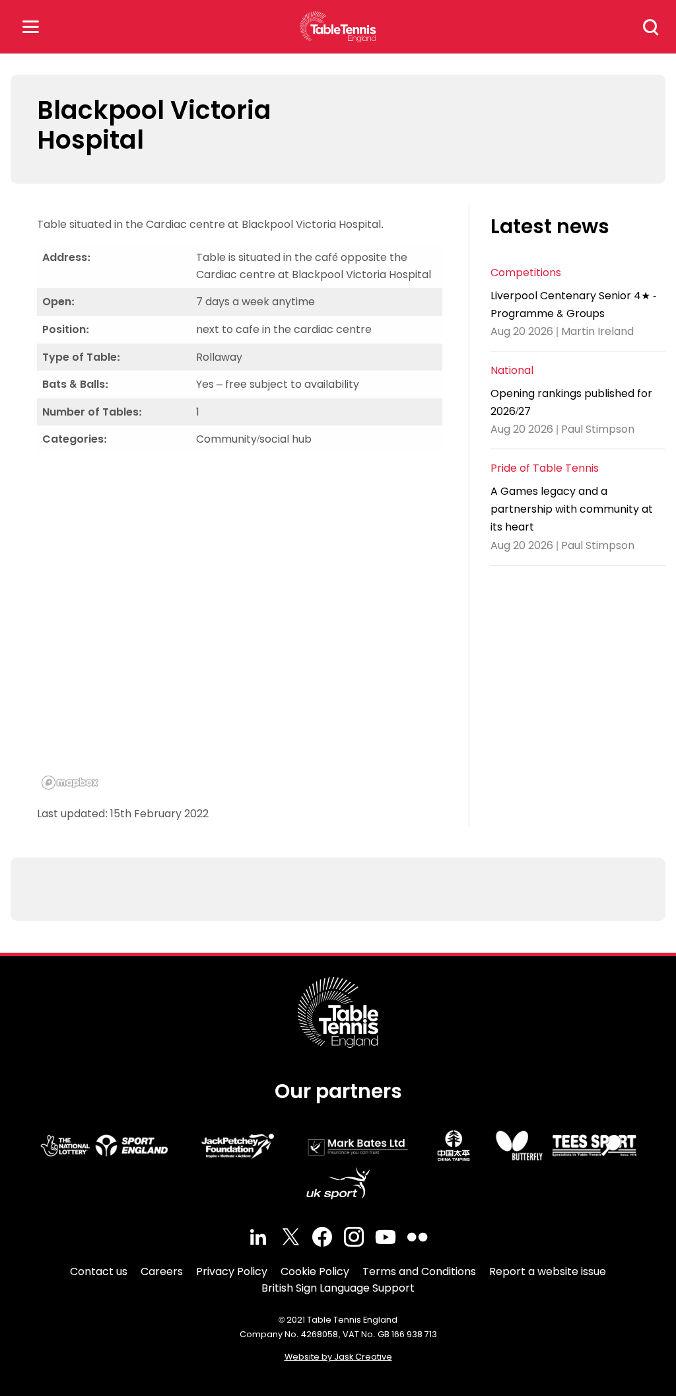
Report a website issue (547, 1271)
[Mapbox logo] (70, 782)
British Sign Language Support (338, 1288)
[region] (239, 629)
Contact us (98, 1271)
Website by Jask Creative (338, 1356)
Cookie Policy (315, 1271)
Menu (30, 27)
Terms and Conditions (419, 1271)
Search (650, 27)
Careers (162, 1271)
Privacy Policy (231, 1271)
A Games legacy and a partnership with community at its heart (571, 509)
